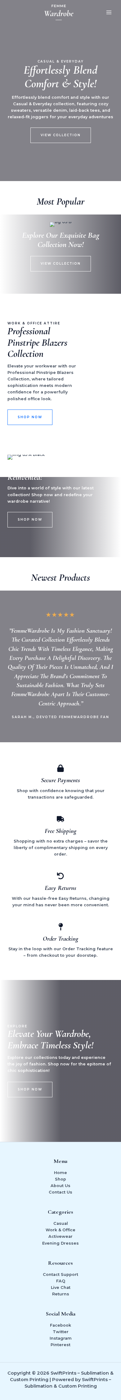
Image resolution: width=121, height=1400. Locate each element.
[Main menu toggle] (109, 12)
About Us (60, 1185)
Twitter (61, 1331)
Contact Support (60, 1274)
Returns (60, 1294)
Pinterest (60, 1344)
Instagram (61, 1338)
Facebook (60, 1325)
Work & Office (60, 1230)
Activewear (60, 1236)
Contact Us (60, 1192)
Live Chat (60, 1287)
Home (60, 1172)
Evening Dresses (60, 1243)
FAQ (60, 1281)
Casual (60, 1223)
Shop (60, 1179)
